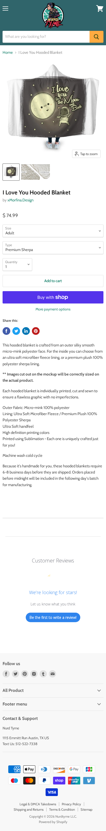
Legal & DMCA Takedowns (38, 804)
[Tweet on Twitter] (16, 331)
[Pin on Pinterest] (36, 331)
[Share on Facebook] (6, 331)
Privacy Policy (71, 804)
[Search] (96, 37)
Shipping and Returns (28, 809)
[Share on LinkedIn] (26, 331)
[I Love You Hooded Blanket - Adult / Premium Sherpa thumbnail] (11, 172)
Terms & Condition (62, 809)
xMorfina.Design (20, 200)
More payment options (53, 309)
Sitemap (86, 809)
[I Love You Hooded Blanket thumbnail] (35, 172)
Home (8, 52)
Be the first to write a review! (53, 617)
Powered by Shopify (53, 822)
